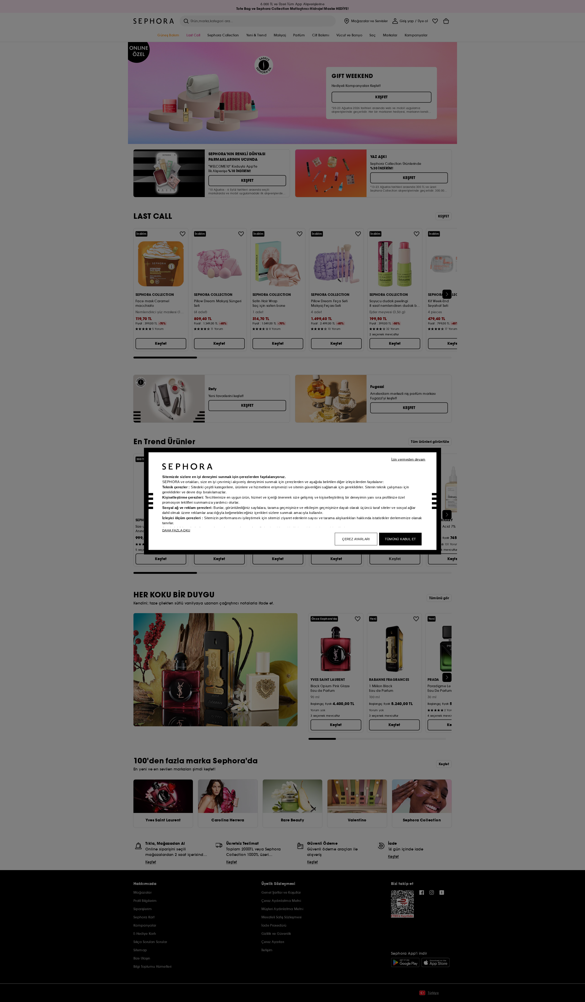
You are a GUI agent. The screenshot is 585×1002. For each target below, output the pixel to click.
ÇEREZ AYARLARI (356, 539)
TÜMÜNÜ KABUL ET (400, 539)
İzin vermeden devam (408, 459)
